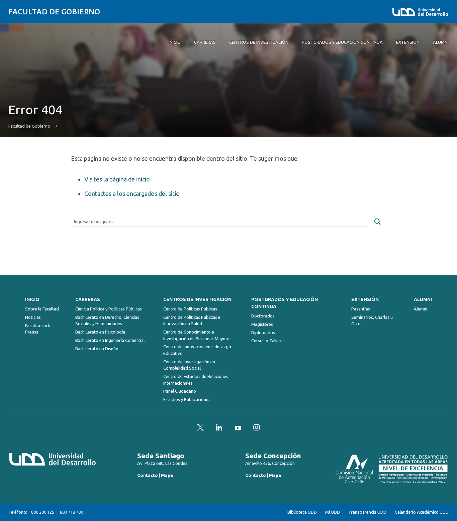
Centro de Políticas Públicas (190, 308)
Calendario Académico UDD (422, 512)
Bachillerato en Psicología (100, 332)
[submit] (377, 222)
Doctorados (263, 315)
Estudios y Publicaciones (186, 399)
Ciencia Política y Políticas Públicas (108, 308)
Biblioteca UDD (302, 512)
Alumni (423, 299)
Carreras (87, 299)
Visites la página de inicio (117, 179)
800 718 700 (71, 512)
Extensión (365, 299)
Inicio (32, 299)
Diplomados (263, 332)
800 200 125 (42, 512)
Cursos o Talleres (268, 340)
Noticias (33, 317)
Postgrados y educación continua (284, 303)
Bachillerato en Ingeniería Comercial (110, 340)
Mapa (167, 475)
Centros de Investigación (197, 299)
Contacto (147, 475)
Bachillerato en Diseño (96, 348)
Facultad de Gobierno (54, 11)
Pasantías (360, 308)
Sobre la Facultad (42, 308)
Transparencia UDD (367, 512)
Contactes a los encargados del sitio (132, 193)
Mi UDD (332, 512)
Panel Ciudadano (179, 391)
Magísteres (262, 324)
